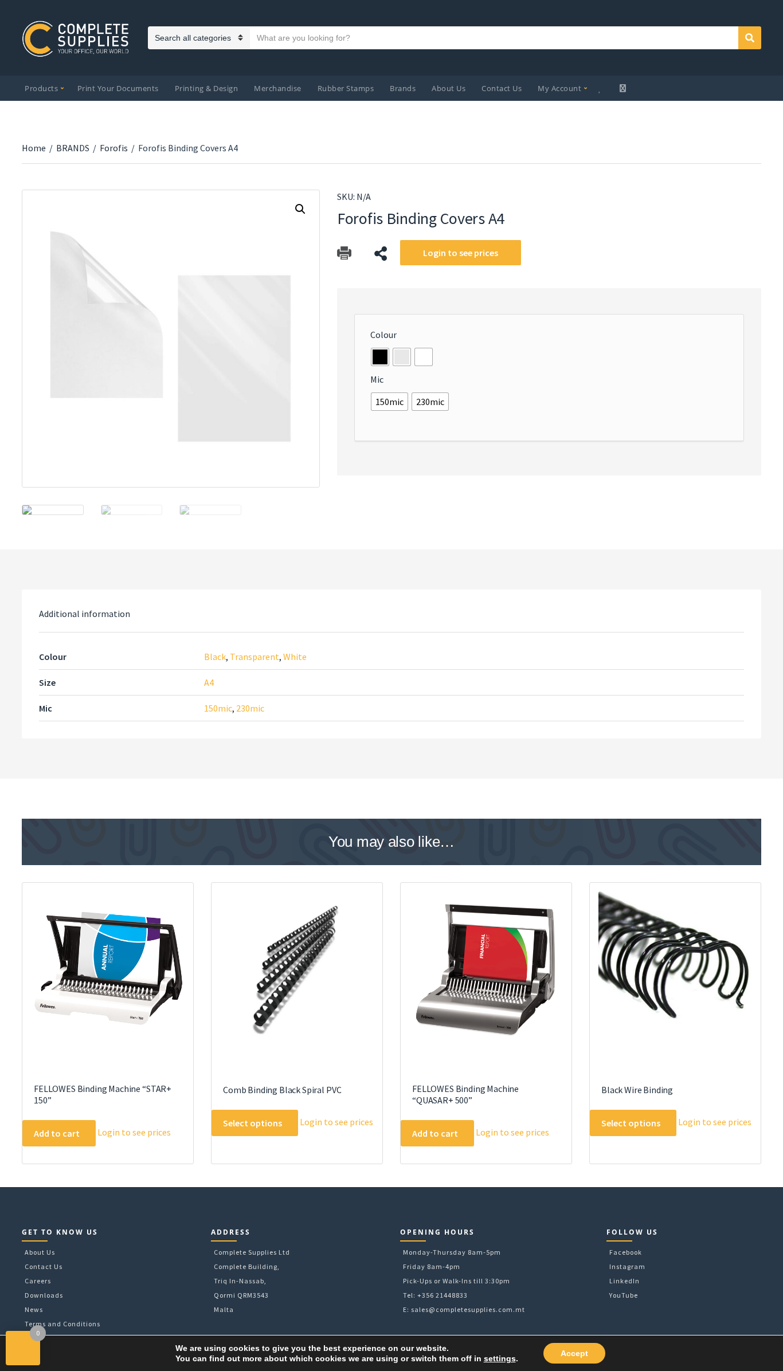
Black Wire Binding (637, 1089)
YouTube (623, 1295)
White (295, 656)
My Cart (624, 88)
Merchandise (278, 88)
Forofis (114, 148)
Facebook (625, 1252)
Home (34, 148)
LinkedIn (624, 1280)
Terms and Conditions (62, 1323)
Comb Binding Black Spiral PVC (282, 1089)
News (34, 1309)
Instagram (627, 1266)
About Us (448, 88)
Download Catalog (344, 253)
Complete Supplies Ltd (252, 1252)
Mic (376, 379)
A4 (209, 682)
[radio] (380, 357)
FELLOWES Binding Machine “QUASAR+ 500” (465, 1094)
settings (500, 1358)
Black (215, 656)
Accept (574, 1353)
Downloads (44, 1295)
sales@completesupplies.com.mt (468, 1309)
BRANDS (72, 148)
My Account (559, 88)
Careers (38, 1280)
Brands (403, 88)
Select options (252, 1123)
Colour (383, 334)
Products (41, 88)
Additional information (84, 613)
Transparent (254, 656)
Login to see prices (460, 252)
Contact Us (501, 88)
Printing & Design (206, 88)
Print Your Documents (118, 88)
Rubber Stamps (346, 88)
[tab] (84, 613)
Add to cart (57, 1133)
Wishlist (601, 88)
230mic (250, 708)
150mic (218, 708)
